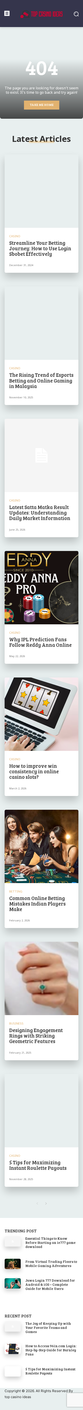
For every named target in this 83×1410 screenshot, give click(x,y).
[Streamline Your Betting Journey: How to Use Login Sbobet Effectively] (41, 191)
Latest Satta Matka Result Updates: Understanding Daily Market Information (39, 512)
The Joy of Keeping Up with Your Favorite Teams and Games (48, 1327)
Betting (15, 891)
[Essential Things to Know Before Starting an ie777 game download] (13, 1241)
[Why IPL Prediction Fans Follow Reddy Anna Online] (41, 587)
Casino (14, 236)
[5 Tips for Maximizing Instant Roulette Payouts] (41, 1110)
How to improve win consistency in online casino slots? (34, 771)
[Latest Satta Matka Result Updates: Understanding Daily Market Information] (41, 455)
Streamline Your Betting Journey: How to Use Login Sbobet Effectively (40, 248)
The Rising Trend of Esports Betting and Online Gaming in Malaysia (41, 380)
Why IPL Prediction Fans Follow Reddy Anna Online (40, 642)
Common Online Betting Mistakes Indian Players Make (37, 903)
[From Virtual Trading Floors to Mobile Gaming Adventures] (13, 1264)
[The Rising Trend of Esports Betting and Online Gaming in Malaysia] (41, 323)
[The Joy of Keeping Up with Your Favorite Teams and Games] (13, 1326)
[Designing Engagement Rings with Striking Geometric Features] (41, 978)
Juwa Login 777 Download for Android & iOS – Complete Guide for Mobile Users (50, 1284)
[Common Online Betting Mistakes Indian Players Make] (41, 846)
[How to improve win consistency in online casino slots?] (41, 714)
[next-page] (46, 1203)
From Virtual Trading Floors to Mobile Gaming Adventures (51, 1263)
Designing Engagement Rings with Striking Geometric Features (36, 1035)
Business (16, 1023)
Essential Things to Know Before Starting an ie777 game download (50, 1242)
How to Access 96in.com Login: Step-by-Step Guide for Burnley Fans (50, 1350)
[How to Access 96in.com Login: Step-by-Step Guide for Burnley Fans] (13, 1349)
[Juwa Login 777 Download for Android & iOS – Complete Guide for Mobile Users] (13, 1283)
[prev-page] (37, 1203)
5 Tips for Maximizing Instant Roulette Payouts (38, 1165)
